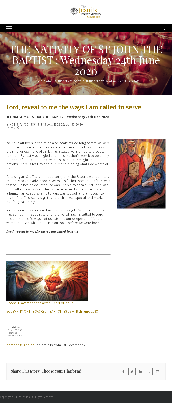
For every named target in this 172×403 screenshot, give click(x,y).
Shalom (48, 81)
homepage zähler (20, 345)
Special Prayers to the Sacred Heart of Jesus (39, 303)
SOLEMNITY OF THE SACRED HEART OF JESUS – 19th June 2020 (52, 312)
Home (35, 81)
